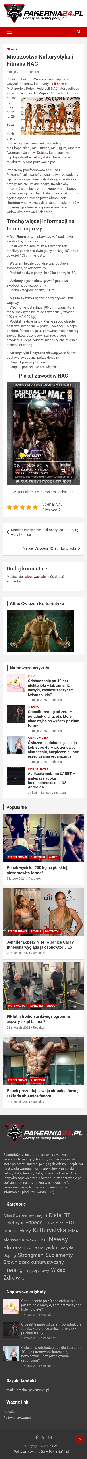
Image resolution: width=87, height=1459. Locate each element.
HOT (70, 1222)
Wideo (53, 857)
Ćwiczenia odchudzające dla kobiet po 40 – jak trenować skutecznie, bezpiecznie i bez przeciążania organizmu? (53, 749)
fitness (59, 84)
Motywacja (16, 1005)
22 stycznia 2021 (18, 1027)
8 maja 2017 (15, 72)
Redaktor (33, 72)
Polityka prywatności (18, 1418)
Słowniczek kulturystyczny (33, 1262)
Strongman (31, 1255)
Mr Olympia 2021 (36, 1240)
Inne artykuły (38, 768)
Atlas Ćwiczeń (38, 737)
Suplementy (59, 1255)
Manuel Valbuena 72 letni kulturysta (49, 548)
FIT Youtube (53, 1223)
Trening (33, 706)
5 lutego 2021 (16, 878)
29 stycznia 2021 (18, 953)
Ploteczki (38, 857)
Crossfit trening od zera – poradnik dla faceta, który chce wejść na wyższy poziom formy (53, 718)
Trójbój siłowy (37, 1270)
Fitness (36, 931)
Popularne (16, 807)
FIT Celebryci (17, 857)
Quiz (29, 1248)
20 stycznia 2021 (18, 1101)
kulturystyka (41, 157)
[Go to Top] (79, 1439)
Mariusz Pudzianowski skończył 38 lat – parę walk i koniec (44, 532)
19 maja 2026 (37, 700)
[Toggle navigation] (9, 32)
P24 (55, 1446)
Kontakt (9, 1412)
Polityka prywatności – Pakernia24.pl (41, 1452)
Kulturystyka (49, 1230)
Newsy (12, 49)
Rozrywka (45, 1248)
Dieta (31, 675)
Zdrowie (14, 1277)
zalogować (32, 577)
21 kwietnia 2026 (40, 792)
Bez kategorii (38, 1216)
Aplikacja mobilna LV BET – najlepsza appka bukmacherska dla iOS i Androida (51, 780)
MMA (73, 1231)
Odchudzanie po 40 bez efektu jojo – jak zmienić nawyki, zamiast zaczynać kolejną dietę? (50, 688)
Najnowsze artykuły (29, 668)
